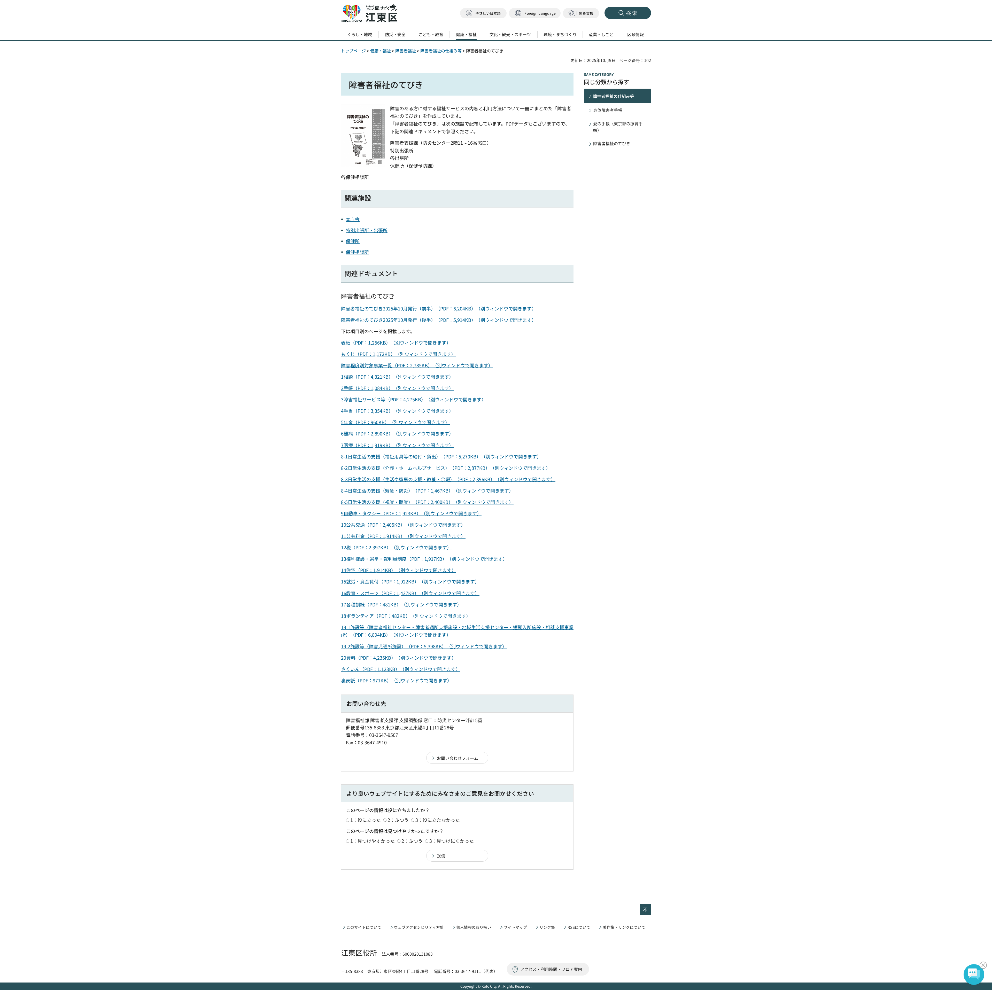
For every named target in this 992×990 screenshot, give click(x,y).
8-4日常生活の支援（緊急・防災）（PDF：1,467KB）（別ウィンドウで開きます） (427, 490)
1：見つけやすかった (372, 840)
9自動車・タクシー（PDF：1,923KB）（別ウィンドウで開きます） (411, 513)
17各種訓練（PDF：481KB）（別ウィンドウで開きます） (401, 604)
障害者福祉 (405, 51)
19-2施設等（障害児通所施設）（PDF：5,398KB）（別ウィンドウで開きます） (424, 646)
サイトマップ (515, 927)
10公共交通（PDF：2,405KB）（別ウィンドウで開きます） (403, 524)
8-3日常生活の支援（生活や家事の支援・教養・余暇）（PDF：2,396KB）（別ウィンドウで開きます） (448, 479)
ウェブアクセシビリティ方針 (419, 927)
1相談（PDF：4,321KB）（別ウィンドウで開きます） (397, 376)
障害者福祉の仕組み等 (441, 51)
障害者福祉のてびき (611, 143)
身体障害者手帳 (607, 110)
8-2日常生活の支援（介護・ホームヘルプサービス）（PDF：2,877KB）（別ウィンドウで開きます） (446, 467)
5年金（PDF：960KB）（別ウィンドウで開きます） (395, 422)
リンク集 (547, 927)
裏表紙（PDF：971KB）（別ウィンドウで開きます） (396, 680)
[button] (535, 13)
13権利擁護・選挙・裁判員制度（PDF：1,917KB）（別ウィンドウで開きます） (424, 558)
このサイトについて (363, 927)
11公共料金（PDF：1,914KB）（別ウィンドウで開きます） (403, 536)
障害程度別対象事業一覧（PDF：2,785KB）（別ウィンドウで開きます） (417, 365)
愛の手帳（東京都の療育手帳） (618, 126)
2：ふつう (398, 819)
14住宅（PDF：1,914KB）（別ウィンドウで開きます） (398, 570)
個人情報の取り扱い (473, 927)
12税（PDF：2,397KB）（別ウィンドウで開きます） (396, 547)
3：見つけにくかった (451, 840)
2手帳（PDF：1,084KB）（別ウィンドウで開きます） (397, 388)
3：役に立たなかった (437, 819)
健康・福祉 (380, 51)
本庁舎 (353, 219)
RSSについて (579, 927)
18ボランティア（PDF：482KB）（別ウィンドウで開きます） (406, 615)
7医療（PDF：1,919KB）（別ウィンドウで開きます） (397, 445)
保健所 (353, 241)
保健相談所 (357, 251)
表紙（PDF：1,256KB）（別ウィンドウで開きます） (396, 342)
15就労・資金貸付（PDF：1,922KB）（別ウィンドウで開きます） (410, 581)
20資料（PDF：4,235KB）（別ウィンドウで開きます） (398, 657)
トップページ (353, 51)
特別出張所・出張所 (367, 230)
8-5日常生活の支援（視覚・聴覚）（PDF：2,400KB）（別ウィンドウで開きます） (427, 501)
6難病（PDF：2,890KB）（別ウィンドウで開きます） (397, 433)
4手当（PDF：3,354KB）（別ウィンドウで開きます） (397, 410)
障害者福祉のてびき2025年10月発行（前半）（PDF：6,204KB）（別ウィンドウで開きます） (438, 308)
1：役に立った (365, 819)
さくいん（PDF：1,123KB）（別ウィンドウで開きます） (400, 669)
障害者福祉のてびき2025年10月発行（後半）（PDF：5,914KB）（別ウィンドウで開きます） (438, 319)
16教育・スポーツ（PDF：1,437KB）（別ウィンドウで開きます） (410, 593)
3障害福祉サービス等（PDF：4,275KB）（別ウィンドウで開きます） (413, 399)
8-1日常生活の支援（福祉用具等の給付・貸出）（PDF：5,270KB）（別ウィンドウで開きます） (441, 456)
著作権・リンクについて (624, 927)
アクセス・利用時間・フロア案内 (551, 969)
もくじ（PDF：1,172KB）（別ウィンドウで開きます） (398, 353)
